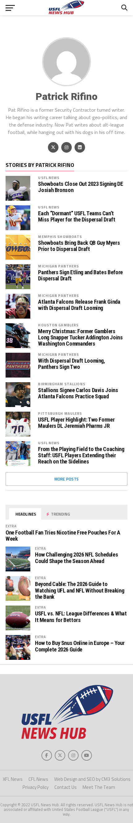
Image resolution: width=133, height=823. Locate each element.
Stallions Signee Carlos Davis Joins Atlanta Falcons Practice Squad (78, 393)
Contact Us (65, 787)
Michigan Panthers (58, 266)
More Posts (66, 479)
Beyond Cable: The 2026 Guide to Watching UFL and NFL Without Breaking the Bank (79, 590)
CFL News (38, 779)
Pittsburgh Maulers (60, 413)
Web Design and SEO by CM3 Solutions (92, 779)
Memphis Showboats (60, 236)
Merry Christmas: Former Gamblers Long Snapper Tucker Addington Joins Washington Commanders (80, 337)
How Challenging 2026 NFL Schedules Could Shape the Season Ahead (76, 557)
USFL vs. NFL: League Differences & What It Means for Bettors (81, 616)
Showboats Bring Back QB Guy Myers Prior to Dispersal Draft (79, 246)
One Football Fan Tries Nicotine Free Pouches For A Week (63, 535)
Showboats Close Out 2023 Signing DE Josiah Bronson (80, 187)
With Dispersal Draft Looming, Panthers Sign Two (71, 364)
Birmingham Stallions (61, 384)
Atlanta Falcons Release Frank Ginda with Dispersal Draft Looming (79, 305)
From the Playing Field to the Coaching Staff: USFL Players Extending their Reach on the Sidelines (81, 455)
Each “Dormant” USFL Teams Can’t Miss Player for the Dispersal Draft (76, 216)
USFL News (48, 177)
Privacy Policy (36, 787)
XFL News (13, 779)
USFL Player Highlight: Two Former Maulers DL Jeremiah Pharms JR (76, 423)
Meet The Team (99, 787)
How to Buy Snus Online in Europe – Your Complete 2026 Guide (80, 646)
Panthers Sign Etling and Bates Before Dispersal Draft (80, 275)
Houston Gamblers (58, 325)
